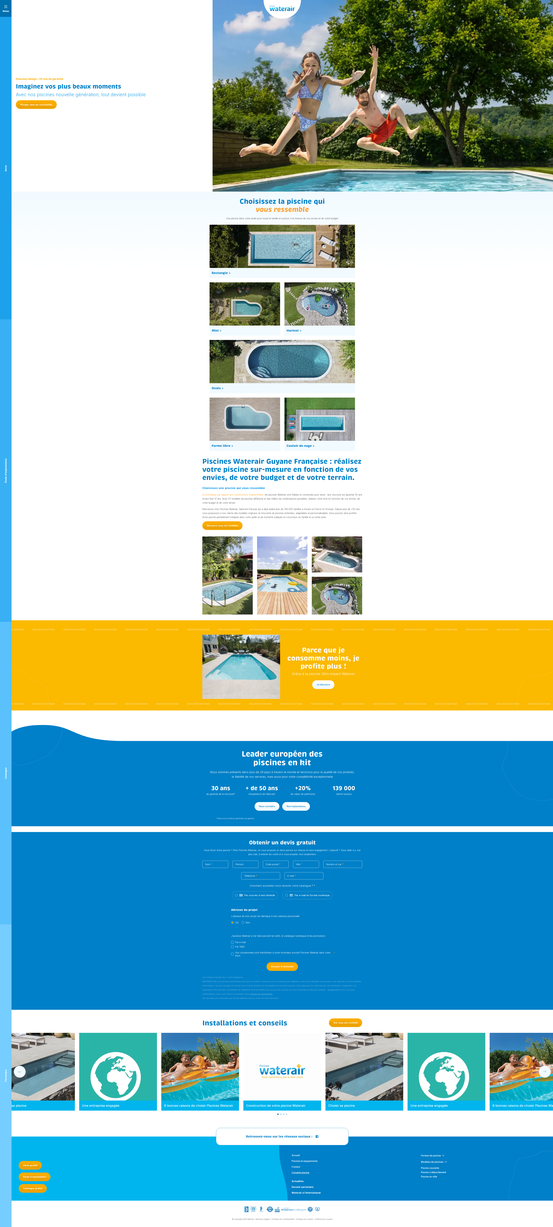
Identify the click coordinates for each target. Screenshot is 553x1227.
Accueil (296, 1155)
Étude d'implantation (34, 1176)
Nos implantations (296, 806)
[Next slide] (545, 1072)
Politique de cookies (304, 1219)
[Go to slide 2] (281, 1114)
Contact (296, 1166)
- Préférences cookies (323, 1219)
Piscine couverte (430, 1167)
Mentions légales (263, 1219)
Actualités (298, 1181)
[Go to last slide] (20, 1072)
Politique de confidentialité (283, 1219)
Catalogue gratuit (32, 1188)
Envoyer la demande (282, 966)
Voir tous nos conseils (345, 1022)
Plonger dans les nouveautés (36, 104)
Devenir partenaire (303, 1187)
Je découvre (323, 684)
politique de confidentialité (261, 994)
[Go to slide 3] (283, 1114)
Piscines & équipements (305, 1161)
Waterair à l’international (306, 1192)
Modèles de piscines (432, 1161)
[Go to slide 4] (286, 1114)
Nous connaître (267, 806)
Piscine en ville (429, 1176)
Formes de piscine (431, 1155)
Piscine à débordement (433, 1172)
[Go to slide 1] (278, 1114)
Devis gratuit (30, 1165)
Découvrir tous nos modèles (222, 525)
